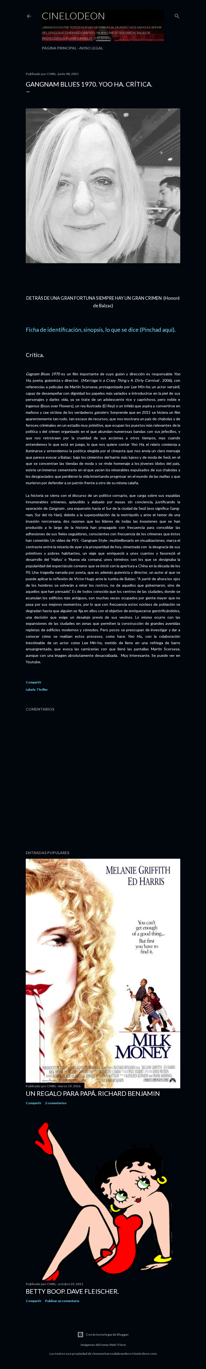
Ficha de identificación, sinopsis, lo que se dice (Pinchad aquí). (101, 329)
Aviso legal (91, 48)
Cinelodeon (73, 16)
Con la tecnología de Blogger (107, 1334)
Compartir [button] (33, 682)
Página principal (59, 48)
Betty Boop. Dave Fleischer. (72, 1291)
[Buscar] (177, 15)
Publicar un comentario (62, 1301)
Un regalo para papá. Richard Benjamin (93, 1093)
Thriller (42, 689)
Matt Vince (117, 1345)
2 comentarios (56, 1103)
